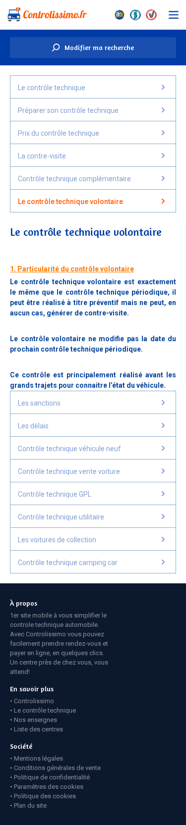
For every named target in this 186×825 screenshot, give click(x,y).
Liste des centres (38, 729)
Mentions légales (38, 758)
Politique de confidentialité (52, 777)
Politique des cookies (45, 796)
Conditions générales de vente (57, 768)
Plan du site (30, 805)
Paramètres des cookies (48, 786)
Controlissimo (34, 701)
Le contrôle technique (45, 710)
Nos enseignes (35, 719)
